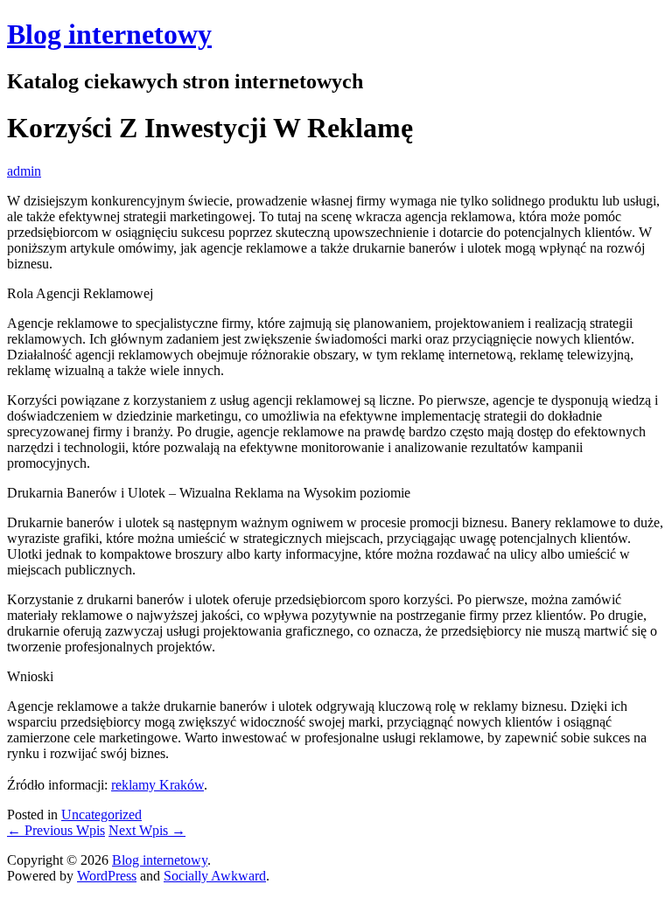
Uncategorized (101, 814)
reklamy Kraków (157, 784)
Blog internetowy (109, 34)
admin (24, 171)
